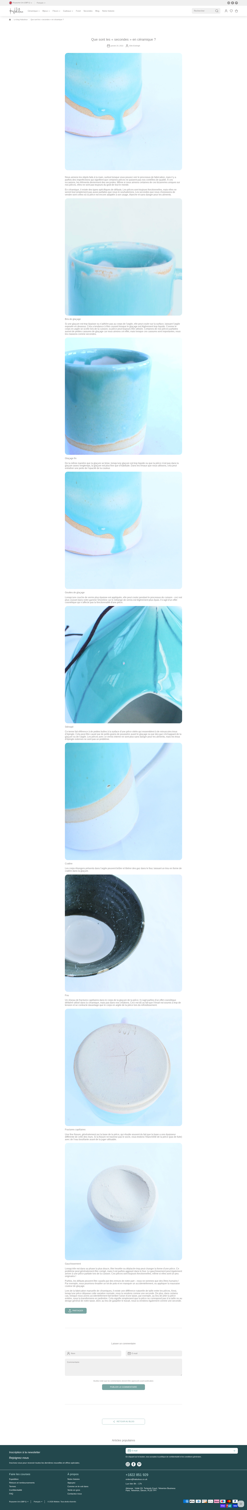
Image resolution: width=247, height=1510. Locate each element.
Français (40, 3)
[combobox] (206, 11)
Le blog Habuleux (21, 20)
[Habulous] (16, 11)
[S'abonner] (234, 1451)
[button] (236, 10)
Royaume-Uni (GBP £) (18, 1502)
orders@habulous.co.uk (136, 1479)
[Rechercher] (216, 11)
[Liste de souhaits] (231, 10)
